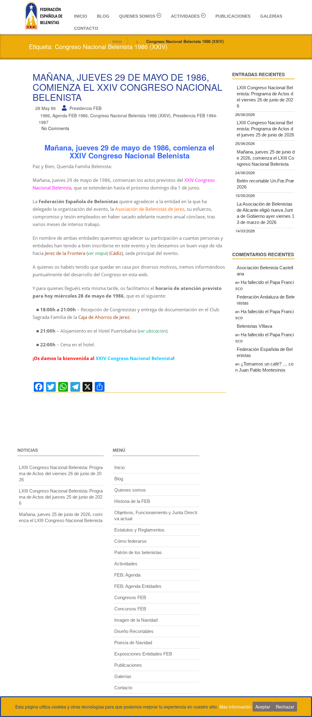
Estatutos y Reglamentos (139, 529)
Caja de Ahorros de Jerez (103, 317)
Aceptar (262, 707)
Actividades (185, 16)
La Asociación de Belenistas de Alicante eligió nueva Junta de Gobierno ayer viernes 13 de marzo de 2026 (265, 213)
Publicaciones (232, 16)
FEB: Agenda (127, 574)
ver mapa (97, 253)
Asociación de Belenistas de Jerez (149, 209)
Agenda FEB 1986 (70, 115)
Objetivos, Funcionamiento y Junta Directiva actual (155, 515)
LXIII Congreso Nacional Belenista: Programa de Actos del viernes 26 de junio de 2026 (265, 96)
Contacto (86, 28)
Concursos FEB (130, 608)
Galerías (271, 16)
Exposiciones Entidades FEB (143, 653)
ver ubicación (152, 331)
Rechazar (285, 707)
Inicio (80, 16)
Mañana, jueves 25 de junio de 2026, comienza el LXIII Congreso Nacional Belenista (266, 158)
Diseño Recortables (134, 631)
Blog (103, 16)
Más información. (236, 707)
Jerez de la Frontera (65, 253)
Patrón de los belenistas (138, 552)
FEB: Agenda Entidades (137, 586)
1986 (45, 115)
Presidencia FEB (85, 108)
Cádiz (116, 253)
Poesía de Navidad (133, 642)
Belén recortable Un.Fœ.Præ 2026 (265, 183)
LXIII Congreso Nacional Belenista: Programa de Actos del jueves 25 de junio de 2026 (265, 128)
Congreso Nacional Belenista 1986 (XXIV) (130, 115)
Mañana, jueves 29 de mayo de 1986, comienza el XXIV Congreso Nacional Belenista (127, 87)
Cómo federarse (130, 541)
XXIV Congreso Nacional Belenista (134, 358)
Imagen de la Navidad (136, 620)
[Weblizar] (43, 14)
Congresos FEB (130, 597)
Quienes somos (137, 16)
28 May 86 (45, 108)
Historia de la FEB (132, 501)
